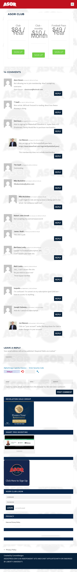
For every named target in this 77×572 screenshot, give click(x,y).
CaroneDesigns (18, 555)
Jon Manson (23, 140)
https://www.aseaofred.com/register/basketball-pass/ (39, 146)
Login (10, 507)
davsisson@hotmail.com (33, 89)
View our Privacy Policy (13, 522)
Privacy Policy (11, 550)
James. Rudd (19, 231)
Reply (58, 93)
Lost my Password (20, 508)
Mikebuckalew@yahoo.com (24, 184)
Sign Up (18, 52)
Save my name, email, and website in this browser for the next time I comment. (36, 387)
